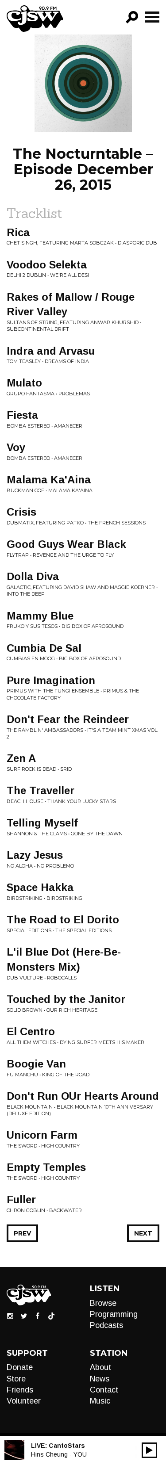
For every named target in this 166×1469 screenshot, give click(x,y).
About (100, 1367)
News (99, 1378)
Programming (114, 1314)
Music (100, 1400)
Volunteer (24, 1400)
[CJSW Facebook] (37, 1315)
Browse (103, 1303)
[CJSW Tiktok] (51, 1315)
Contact (104, 1389)
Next (143, 1233)
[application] (149, 1450)
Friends (20, 1389)
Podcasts (106, 1325)
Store (16, 1378)
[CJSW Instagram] (10, 1315)
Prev (22, 1233)
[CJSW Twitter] (23, 1315)
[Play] (149, 1450)
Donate (20, 1367)
